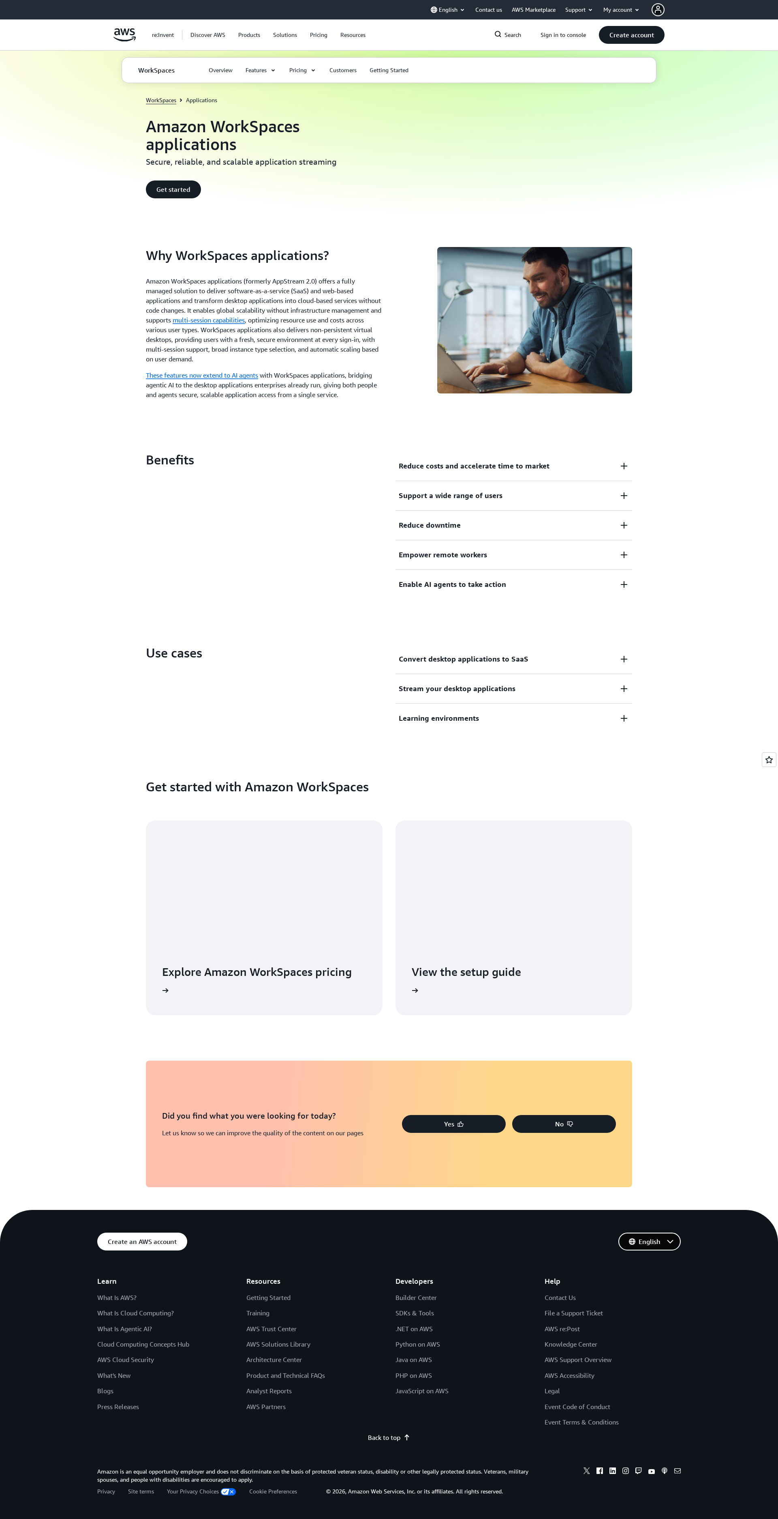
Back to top (384, 1437)
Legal (552, 1391)
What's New (113, 1375)
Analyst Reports (269, 1391)
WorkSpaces (161, 100)
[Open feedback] (769, 759)
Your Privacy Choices (193, 1491)
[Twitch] (638, 1471)
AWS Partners (266, 1407)
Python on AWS (417, 1344)
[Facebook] (599, 1471)
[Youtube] (651, 1471)
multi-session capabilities (209, 320)
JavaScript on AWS (422, 1391)
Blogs (105, 1391)
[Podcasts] (664, 1471)
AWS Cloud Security (125, 1360)
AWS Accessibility (569, 1375)
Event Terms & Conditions (582, 1422)
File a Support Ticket (574, 1313)
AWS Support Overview (578, 1360)
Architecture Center (274, 1360)
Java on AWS (413, 1360)
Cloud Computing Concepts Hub (143, 1344)
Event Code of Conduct (577, 1407)
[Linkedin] (612, 1471)
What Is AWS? (117, 1297)
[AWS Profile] (658, 9)
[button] (208, 35)
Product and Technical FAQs (285, 1375)
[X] (587, 1471)
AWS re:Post (562, 1329)
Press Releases (118, 1407)
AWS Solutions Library (278, 1344)
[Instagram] (625, 1471)
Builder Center (416, 1297)
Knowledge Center (571, 1344)
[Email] (677, 1471)
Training (257, 1313)
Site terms (141, 1491)
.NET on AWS (414, 1329)
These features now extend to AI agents (202, 375)
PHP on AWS (413, 1375)
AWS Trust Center (271, 1329)
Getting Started (268, 1297)
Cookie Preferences (273, 1491)
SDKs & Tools (414, 1313)
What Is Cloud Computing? (135, 1313)
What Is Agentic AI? (124, 1329)
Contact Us (560, 1297)
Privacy (106, 1491)
